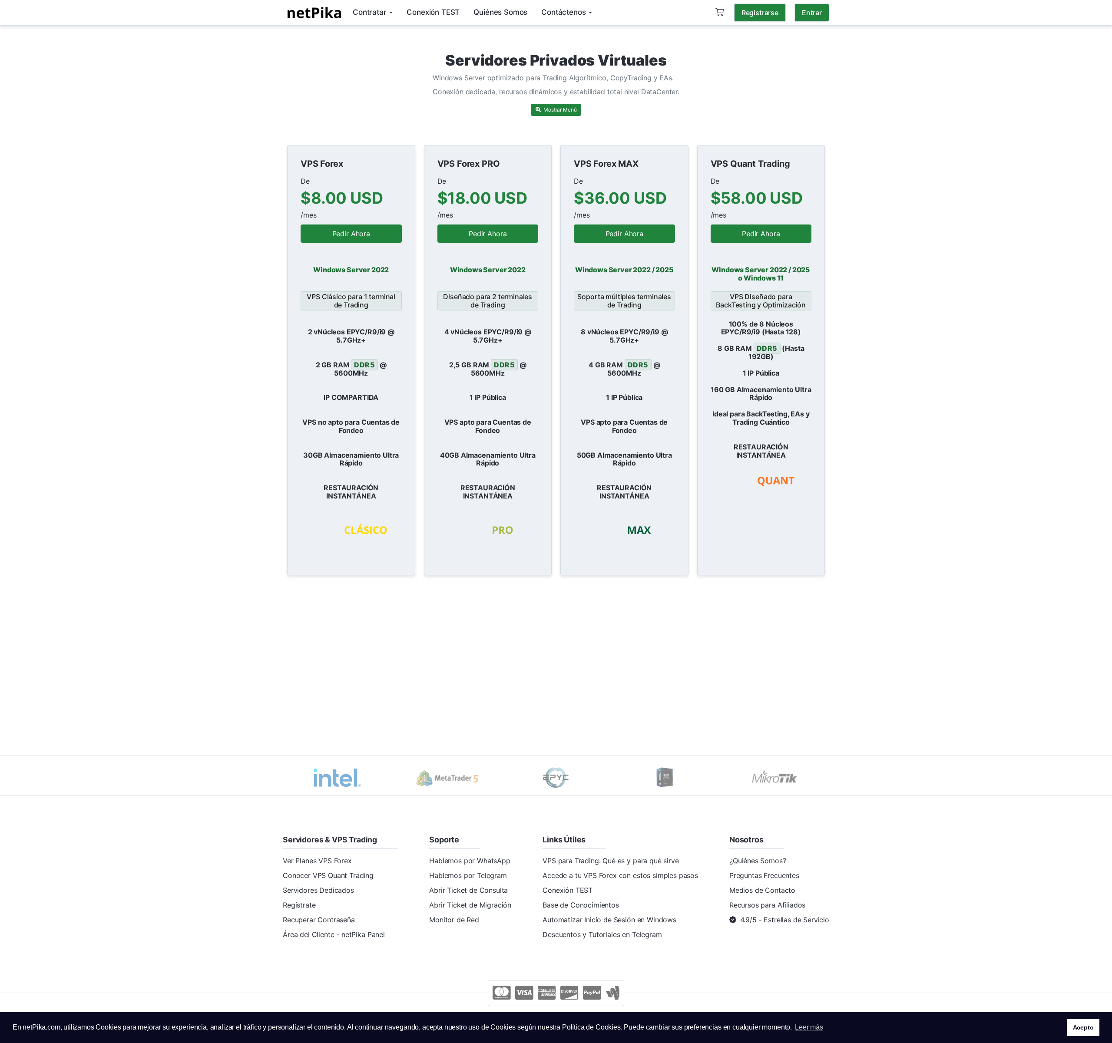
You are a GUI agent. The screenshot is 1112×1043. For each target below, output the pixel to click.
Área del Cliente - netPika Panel (334, 934)
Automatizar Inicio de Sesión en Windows (609, 919)
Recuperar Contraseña (319, 919)
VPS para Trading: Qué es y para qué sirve (610, 860)
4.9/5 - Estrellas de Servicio (784, 919)
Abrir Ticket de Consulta (468, 890)
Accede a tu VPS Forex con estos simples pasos (620, 875)
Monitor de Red (454, 919)
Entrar (812, 12)
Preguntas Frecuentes (764, 875)
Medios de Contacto (762, 890)
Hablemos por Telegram (468, 875)
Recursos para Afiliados (767, 905)
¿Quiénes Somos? (757, 860)
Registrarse (759, 12)
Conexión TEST (567, 890)
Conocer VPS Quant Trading (328, 875)
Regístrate (299, 905)
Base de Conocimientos (581, 905)
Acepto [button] (1083, 1027)
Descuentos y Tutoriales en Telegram (602, 934)
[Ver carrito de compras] (719, 12)
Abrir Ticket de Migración (470, 905)
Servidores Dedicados (318, 890)
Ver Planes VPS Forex (317, 860)
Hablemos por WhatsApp (469, 860)
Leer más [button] (809, 1027)
